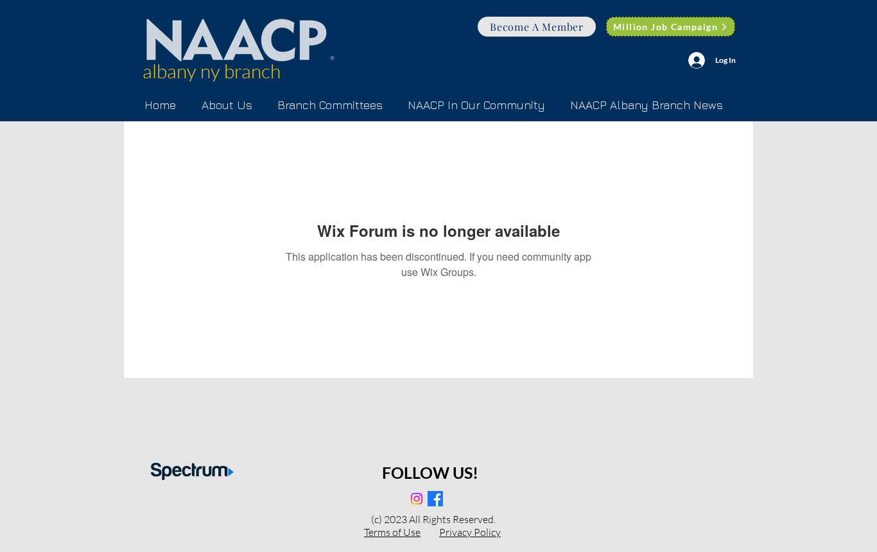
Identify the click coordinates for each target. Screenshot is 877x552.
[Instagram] (416, 498)
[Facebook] (435, 498)
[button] (330, 105)
